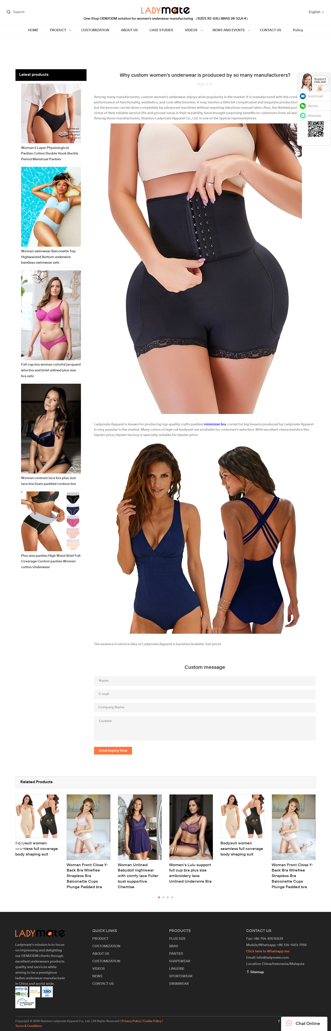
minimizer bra (215, 424)
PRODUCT (58, 30)
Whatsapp (314, 115)
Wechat (313, 106)
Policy (298, 30)
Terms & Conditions (28, 1026)
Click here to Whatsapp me (267, 951)
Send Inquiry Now (113, 750)
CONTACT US (270, 30)
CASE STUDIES (161, 30)
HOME (33, 30)
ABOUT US (129, 30)
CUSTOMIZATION (95, 30)
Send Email (315, 96)
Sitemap (257, 972)
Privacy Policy (131, 1021)
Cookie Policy (152, 1021)
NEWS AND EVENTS (229, 30)
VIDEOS (191, 30)
